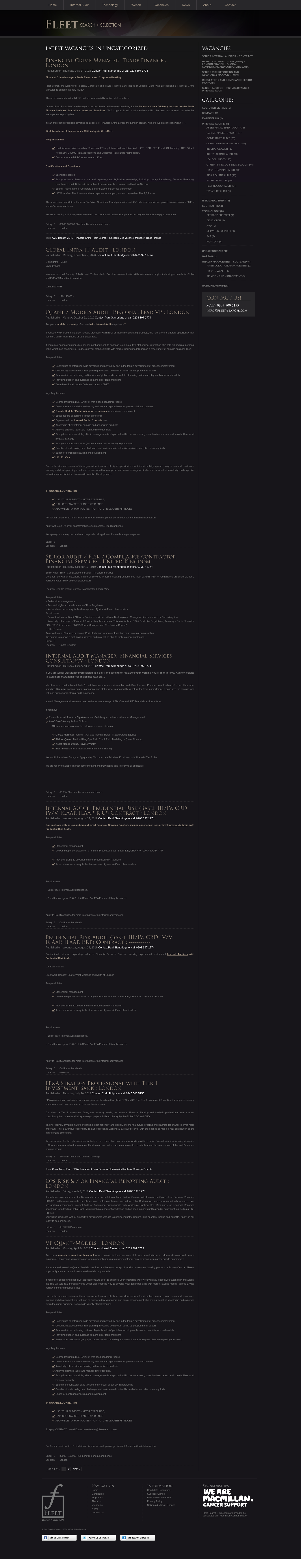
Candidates (98, 1493)
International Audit (219, 154)
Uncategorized (212, 251)
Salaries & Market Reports (161, 1505)
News (186, 5)
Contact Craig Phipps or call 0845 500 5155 (117, 1093)
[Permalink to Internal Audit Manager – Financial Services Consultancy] (110, 658)
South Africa (211, 206)
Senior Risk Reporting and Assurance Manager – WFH (220, 73)
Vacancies (161, 5)
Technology (110, 5)
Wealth (136, 5)
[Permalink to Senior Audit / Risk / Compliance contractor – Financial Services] (113, 559)
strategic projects (142, 1169)
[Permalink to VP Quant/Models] (85, 1243)
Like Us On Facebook (59, 1538)
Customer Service (214, 107)
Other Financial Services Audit (227, 164)
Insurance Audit (217, 148)
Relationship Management (224, 276)
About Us (97, 1501)
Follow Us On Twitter (99, 1538)
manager (139, 238)
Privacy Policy (154, 1501)
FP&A (75, 1169)
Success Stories (156, 1493)
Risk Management (214, 200)
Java (209, 225)
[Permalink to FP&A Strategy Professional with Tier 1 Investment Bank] (103, 1085)
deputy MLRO (66, 238)
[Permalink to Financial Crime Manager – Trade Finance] (107, 63)
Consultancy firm (61, 1169)
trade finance (153, 238)
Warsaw (207, 256)
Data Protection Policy (159, 1497)
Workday (212, 241)
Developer (213, 220)
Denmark (208, 113)
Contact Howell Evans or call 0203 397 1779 (117, 1248)
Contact (230, 5)
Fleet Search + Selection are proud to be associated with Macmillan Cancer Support (225, 1514)
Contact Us (98, 1512)
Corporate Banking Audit (223, 143)
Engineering (210, 118)
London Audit (215, 159)
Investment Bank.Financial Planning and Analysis (106, 1169)
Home (52, 5)
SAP (208, 236)
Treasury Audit (216, 191)
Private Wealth (216, 271)
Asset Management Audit (223, 127)
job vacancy (127, 238)
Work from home (214, 285)
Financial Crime (83, 238)
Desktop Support (218, 215)
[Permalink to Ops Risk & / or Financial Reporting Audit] (108, 1183)
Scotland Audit (216, 180)
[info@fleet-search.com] (226, 310)
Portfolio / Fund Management (226, 265)
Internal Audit (79, 5)
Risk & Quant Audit (218, 175)
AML (54, 238)
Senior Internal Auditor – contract (227, 56)
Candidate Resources (159, 1490)
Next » (76, 1469)
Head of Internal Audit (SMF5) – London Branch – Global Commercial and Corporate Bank (225, 64)
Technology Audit (218, 185)
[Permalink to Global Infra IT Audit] (91, 250)
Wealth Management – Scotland (224, 261)
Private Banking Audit (220, 170)
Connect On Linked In (138, 1538)
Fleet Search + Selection (106, 238)
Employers (97, 1497)
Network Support (218, 231)
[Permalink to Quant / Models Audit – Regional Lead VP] (118, 312)
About (207, 5)
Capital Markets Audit (221, 133)
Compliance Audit (218, 138)
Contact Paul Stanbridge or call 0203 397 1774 (119, 70)
